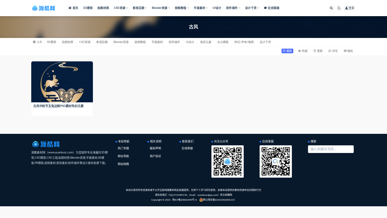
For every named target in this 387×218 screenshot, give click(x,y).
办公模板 (223, 42)
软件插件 (174, 42)
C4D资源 (85, 42)
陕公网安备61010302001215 (219, 200)
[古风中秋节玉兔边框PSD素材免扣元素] (62, 84)
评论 (334, 51)
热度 (304, 51)
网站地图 (123, 164)
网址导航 (123, 156)
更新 (319, 51)
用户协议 (155, 156)
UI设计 (217, 8)
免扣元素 (205, 42)
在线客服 (273, 8)
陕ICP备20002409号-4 (184, 200)
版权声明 (155, 148)
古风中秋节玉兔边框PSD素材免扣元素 (58, 106)
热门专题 (123, 148)
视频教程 (140, 42)
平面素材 (157, 42)
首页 (75, 8)
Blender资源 (121, 42)
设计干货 (265, 42)
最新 (289, 51)
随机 (349, 51)
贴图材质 (103, 8)
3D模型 (88, 8)
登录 (351, 8)
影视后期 (102, 42)
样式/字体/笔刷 (244, 42)
